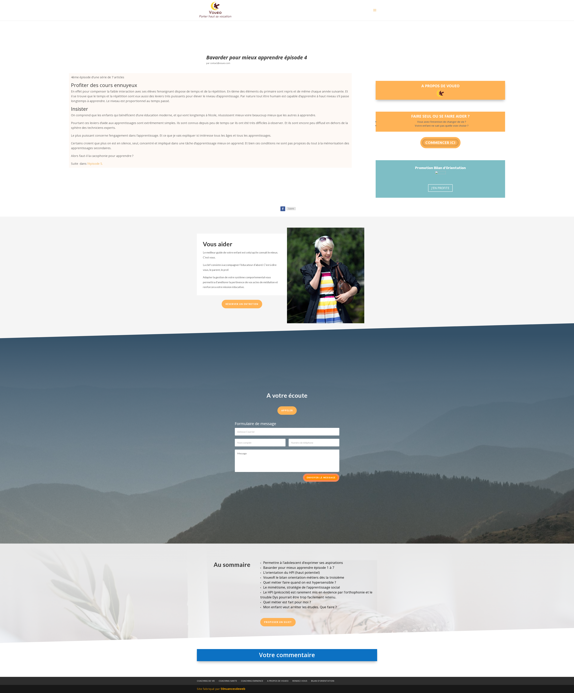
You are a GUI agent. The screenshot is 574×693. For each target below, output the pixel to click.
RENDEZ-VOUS (299, 680)
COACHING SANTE (228, 680)
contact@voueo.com (220, 63)
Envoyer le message (321, 477)
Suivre (291, 208)
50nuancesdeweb (233, 689)
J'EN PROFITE (440, 188)
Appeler (287, 410)
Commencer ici (440, 143)
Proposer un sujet (278, 622)
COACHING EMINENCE (252, 680)
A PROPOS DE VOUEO (277, 680)
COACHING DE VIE (206, 680)
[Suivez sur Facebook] (282, 208)
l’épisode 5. (95, 164)
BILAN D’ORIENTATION (322, 680)
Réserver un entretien (242, 304)
